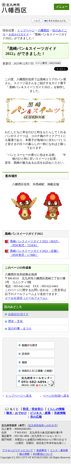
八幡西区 (43, 30)
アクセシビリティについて (17, 450)
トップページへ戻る (18, 395)
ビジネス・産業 (40, 413)
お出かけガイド (19, 34)
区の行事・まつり (19, 328)
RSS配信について (43, 453)
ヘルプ (36, 20)
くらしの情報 (56, 409)
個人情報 (24, 453)
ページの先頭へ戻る (56, 395)
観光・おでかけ (16, 413)
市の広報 (36, 416)
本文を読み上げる (57, 20)
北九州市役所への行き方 (43, 425)
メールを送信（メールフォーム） (27, 298)
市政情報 (60, 413)
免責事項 (41, 450)
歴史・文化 (15, 321)
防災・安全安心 (33, 409)
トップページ (26, 30)
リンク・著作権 (59, 450)
